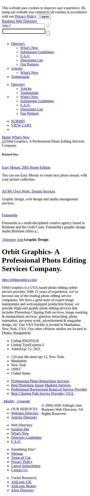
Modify (8, 401)
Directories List (31, 60)
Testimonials (20, 77)
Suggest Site (20, 429)
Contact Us (19, 470)
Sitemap (17, 453)
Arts (20, 240)
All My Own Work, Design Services (28, 191)
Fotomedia (9, 215)
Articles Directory (24, 417)
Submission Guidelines (37, 52)
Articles (16, 68)
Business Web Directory (19, 21)
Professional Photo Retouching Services (40, 381)
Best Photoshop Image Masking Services (41, 385)
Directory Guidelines (26, 437)
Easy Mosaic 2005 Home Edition (26, 167)
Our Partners (29, 64)
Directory (18, 44)
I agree (44, 16)
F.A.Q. (25, 56)
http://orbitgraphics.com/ (19, 280)
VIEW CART (21, 125)
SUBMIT (18, 121)
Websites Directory (25, 413)
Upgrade (22, 401)
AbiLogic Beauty (23, 486)
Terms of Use (21, 458)
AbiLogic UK (21, 482)
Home (6, 137)
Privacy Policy (25, 16)
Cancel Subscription (25, 466)
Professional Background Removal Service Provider (49, 389)
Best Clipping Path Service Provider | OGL (42, 393)
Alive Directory (22, 490)
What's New (29, 48)
